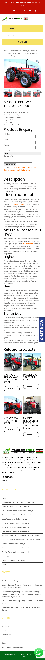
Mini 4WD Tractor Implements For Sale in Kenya (21, 539)
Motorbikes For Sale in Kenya (13, 544)
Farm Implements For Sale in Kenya (16, 531)
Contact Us (6, 635)
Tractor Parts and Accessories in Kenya (18, 552)
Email (6, 139)
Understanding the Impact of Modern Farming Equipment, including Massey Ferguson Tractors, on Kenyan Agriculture (21, 594)
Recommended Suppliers (12, 647)
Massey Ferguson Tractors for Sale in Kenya (19, 502)
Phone (6, 145)
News (4, 639)
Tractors (5, 498)
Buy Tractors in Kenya (10, 581)
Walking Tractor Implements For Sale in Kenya (20, 535)
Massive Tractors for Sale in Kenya (16, 506)
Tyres (4, 564)
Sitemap (5, 643)
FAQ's (4, 630)
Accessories (7, 556)
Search (22, 41)
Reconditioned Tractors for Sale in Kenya (18, 515)
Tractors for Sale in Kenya (19, 51)
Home (6, 51)
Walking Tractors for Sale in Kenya (15, 523)
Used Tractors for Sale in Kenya (14, 519)
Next (40, 92)
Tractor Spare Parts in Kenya (13, 560)
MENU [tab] (39, 18)
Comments (8, 156)
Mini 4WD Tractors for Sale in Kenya (16, 527)
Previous (4, 92)
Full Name (8, 134)
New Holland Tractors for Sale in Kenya (17, 511)
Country (7, 150)
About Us (5, 626)
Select (12, 28)
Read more (12, 388)
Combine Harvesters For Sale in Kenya (17, 548)
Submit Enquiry (10, 165)
